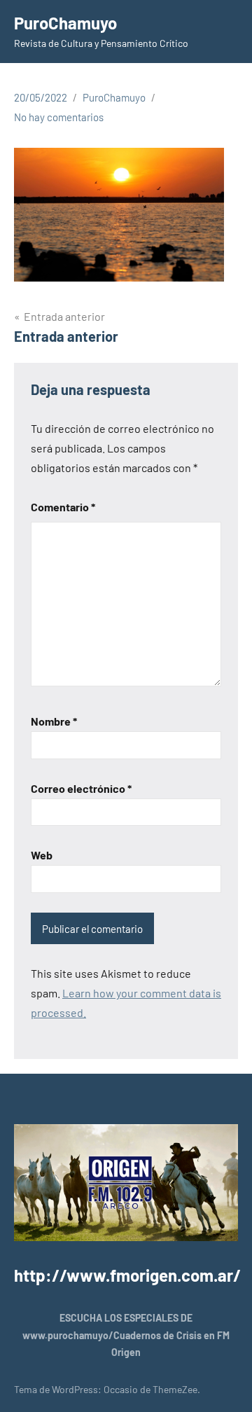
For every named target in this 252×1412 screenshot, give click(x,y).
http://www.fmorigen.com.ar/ (127, 1275)
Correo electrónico (81, 788)
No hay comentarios (59, 117)
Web (41, 854)
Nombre (54, 721)
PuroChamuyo (65, 23)
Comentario (63, 506)
